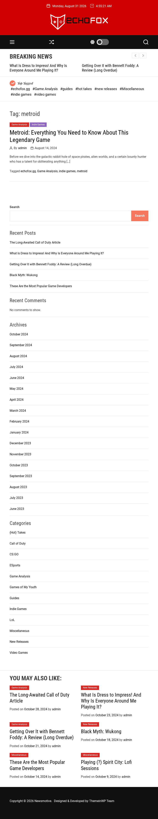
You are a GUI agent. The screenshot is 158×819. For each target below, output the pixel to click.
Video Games (19, 653)
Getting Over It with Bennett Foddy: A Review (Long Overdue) (83, 68)
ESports (15, 565)
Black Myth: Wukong (24, 275)
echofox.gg (28, 171)
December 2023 (20, 443)
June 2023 (17, 509)
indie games (67, 171)
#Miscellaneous (132, 89)
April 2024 (17, 399)
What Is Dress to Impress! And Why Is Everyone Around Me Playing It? (57, 253)
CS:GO (14, 554)
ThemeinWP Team (101, 801)
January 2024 (19, 432)
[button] (143, 55)
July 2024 (16, 367)
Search (14, 207)
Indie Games (38, 124)
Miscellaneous (19, 631)
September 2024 (21, 345)
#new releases (106, 89)
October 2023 (19, 465)
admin (22, 148)
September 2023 (21, 476)
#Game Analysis (45, 89)
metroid (82, 171)
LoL (12, 620)
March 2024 (18, 410)
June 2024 (17, 378)
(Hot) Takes (17, 532)
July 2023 (16, 498)
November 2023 (20, 454)
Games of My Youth (23, 587)
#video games (45, 94)
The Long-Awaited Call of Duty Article (35, 242)
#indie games (21, 94)
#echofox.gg (21, 89)
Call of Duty (18, 543)
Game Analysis (19, 124)
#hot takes (83, 89)
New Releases (19, 642)
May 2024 (16, 389)
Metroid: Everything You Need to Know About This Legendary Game (69, 136)
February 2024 (19, 421)
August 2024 (18, 356)
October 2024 (19, 334)
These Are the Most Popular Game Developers (41, 286)
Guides (14, 598)
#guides (66, 89)
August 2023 (18, 487)
